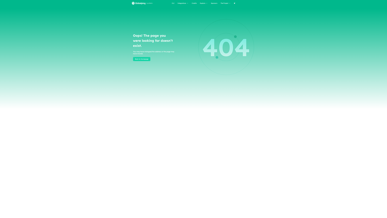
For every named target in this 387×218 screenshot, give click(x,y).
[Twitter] (234, 3)
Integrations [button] (182, 3)
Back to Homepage (141, 59)
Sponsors (214, 3)
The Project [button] (224, 3)
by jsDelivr (150, 3)
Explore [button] (202, 3)
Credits (194, 3)
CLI (173, 3)
